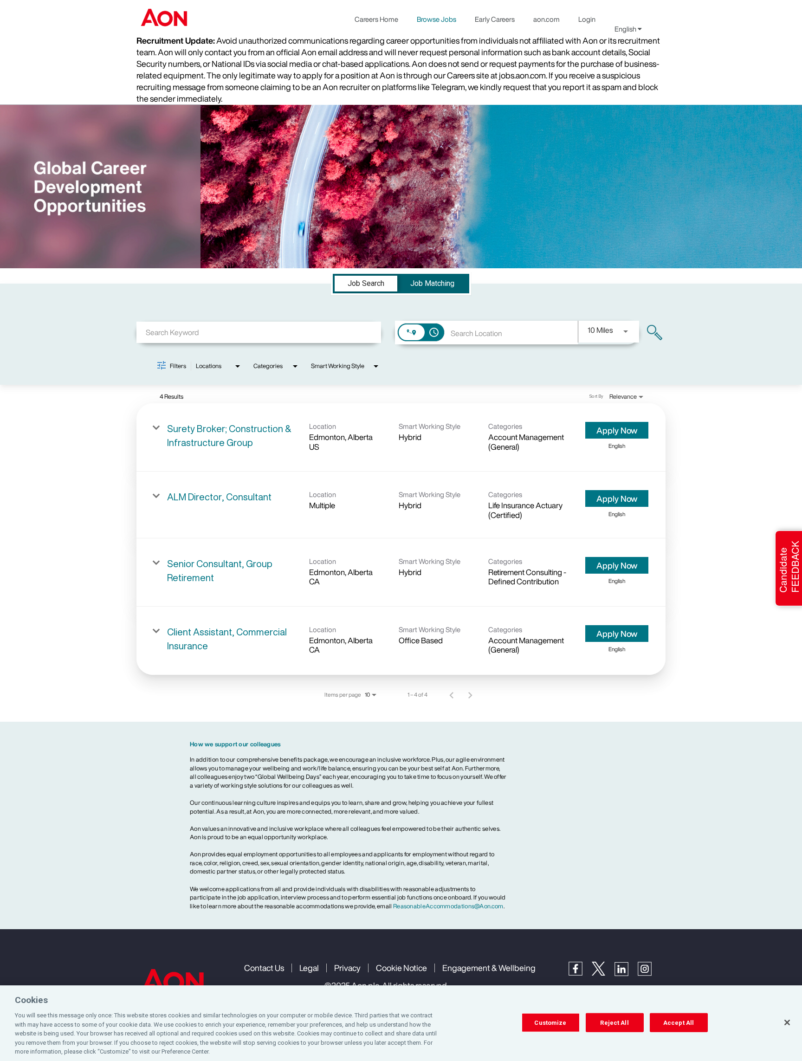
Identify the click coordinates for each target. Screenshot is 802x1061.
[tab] (366, 283)
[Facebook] (580, 973)
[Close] (787, 1022)
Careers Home (376, 19)
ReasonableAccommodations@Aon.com (448, 906)
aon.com (546, 19)
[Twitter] (603, 973)
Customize (550, 1022)
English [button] (626, 29)
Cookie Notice (401, 968)
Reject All (614, 1022)
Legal (309, 968)
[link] (401, 437)
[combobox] (259, 332)
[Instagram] (649, 973)
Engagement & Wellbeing (489, 968)
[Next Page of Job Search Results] (470, 695)
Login (586, 19)
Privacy (347, 968)
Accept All (678, 1022)
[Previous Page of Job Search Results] (451, 695)
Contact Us (264, 968)
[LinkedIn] (626, 973)
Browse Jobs (436, 19)
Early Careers (495, 19)
